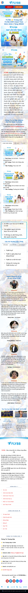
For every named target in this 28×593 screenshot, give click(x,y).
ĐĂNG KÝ (9, 7)
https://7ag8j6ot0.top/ (17, 126)
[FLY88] (15, 2)
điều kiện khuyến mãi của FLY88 (14, 133)
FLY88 (3, 450)
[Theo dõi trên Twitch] (20, 581)
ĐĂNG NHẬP (19, 7)
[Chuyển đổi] (2, 223)
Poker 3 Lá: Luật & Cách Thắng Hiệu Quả (7, 420)
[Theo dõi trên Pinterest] (7, 581)
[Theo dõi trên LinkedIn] (10, 581)
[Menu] (2, 2)
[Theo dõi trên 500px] (17, 581)
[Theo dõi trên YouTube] (14, 581)
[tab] (7, 143)
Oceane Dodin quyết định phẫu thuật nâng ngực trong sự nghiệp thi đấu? (21, 420)
